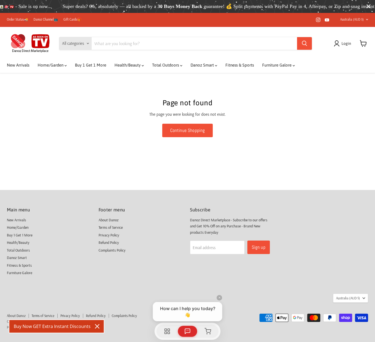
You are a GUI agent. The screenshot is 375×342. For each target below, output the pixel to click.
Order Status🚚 (17, 19)
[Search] (304, 43)
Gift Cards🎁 (72, 19)
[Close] (97, 326)
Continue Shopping (187, 130)
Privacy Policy (109, 235)
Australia (352, 19)
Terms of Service (111, 227)
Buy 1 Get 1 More (90, 65)
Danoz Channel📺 (45, 19)
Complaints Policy (112, 250)
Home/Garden (51, 65)
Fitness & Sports (239, 65)
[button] (343, 43)
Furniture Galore (277, 65)
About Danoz (109, 219)
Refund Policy (109, 242)
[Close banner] (368, 6)
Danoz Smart (203, 65)
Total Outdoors (166, 65)
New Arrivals (18, 65)
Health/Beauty (128, 65)
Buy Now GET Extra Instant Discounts (52, 326)
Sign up (258, 247)
